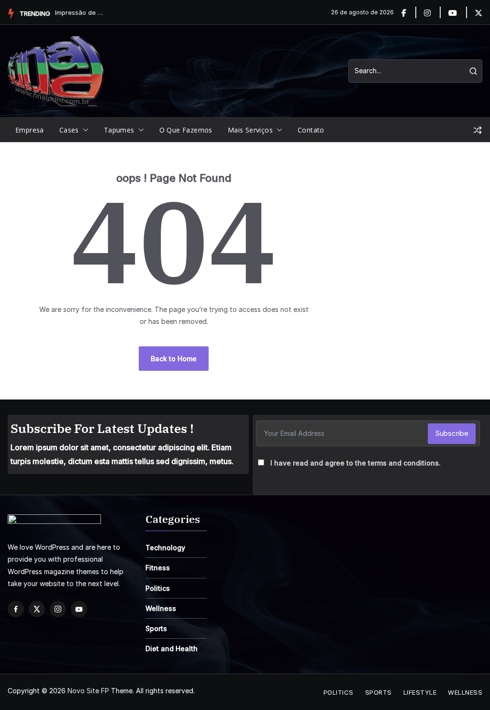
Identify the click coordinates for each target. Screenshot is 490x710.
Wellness (160, 608)
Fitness (157, 568)
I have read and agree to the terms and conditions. (355, 463)
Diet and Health (171, 648)
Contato (311, 129)
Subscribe (451, 433)
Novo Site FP (88, 691)
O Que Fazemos (185, 129)
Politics (157, 588)
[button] (84, 130)
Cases (69, 129)
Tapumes (119, 129)
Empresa (29, 129)
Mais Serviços (250, 129)
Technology (165, 548)
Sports (156, 628)
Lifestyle (420, 692)
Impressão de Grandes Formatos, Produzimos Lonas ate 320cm (79, 12)
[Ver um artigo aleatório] (477, 130)
